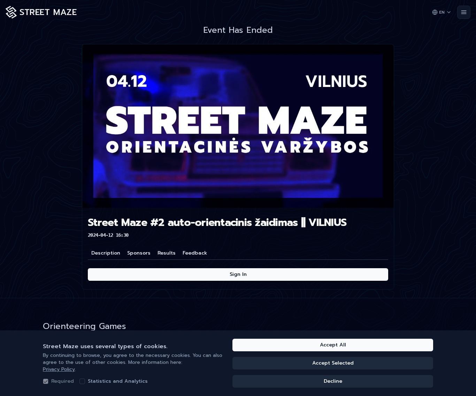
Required (62, 381)
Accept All (333, 345)
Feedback (195, 253)
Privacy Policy (59, 369)
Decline (333, 381)
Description (105, 253)
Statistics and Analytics (118, 381)
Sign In (238, 274)
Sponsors (139, 253)
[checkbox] (45, 381)
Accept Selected (333, 363)
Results (167, 253)
